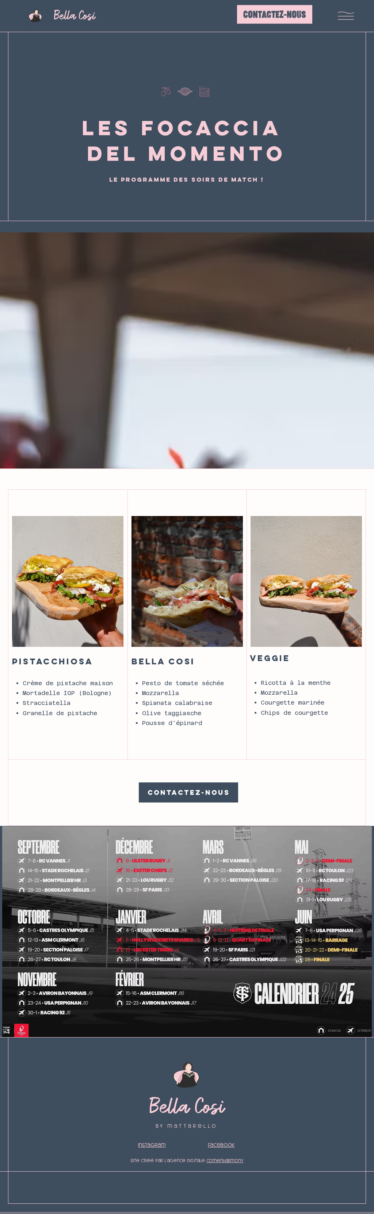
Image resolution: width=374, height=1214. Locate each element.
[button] (345, 16)
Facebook (221, 1145)
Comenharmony (225, 1160)
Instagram (152, 1145)
